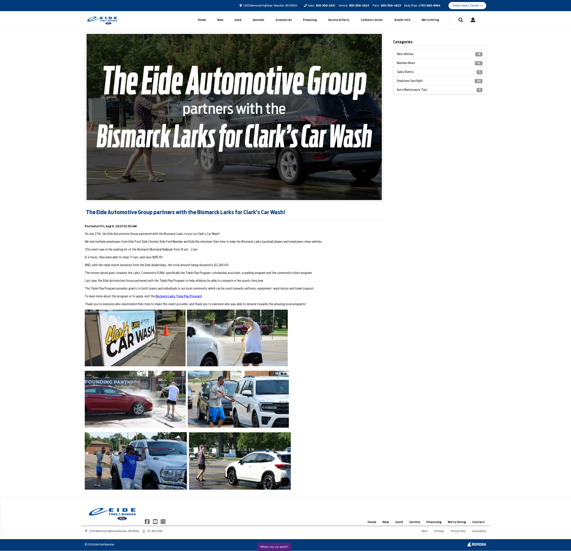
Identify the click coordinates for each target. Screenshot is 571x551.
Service (414, 522)
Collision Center (372, 20)
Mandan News (438, 63)
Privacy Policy (458, 531)
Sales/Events (438, 72)
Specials (258, 20)
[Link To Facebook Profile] (147, 521)
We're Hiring (430, 20)
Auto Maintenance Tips (438, 89)
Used (237, 20)
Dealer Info (402, 20)
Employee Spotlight (438, 81)
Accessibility (479, 531)
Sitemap (439, 531)
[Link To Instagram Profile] (163, 521)
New (220, 20)
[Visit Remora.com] (476, 545)
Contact (478, 522)
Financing (310, 20)
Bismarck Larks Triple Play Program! (179, 296)
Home (202, 20)
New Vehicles (438, 54)
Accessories (283, 20)
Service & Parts (338, 20)
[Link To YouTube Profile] (155, 521)
